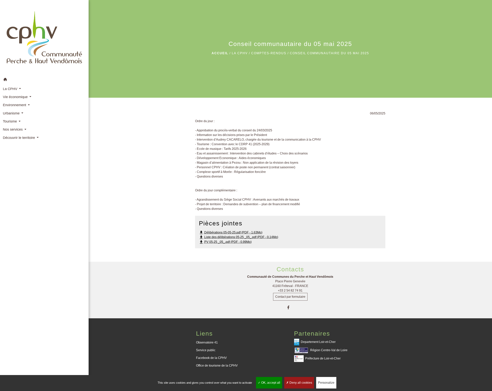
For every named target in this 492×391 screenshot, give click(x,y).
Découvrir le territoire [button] (19, 138)
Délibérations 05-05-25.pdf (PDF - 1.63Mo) (230, 232)
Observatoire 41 (207, 342)
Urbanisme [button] (12, 113)
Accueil (220, 53)
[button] (44, 80)
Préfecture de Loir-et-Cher (323, 358)
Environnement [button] (15, 105)
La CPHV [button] (10, 89)
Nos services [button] (13, 129)
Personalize (326, 382)
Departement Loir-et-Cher (318, 341)
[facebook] (290, 307)
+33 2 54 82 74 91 (290, 290)
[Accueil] (44, 38)
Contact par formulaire (290, 296)
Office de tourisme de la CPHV (217, 365)
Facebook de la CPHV (211, 357)
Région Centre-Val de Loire (328, 350)
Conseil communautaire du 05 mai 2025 (329, 53)
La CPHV (240, 53)
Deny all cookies (300, 382)
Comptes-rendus (268, 53)
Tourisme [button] (10, 121)
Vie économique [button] (16, 97)
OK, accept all (270, 382)
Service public (205, 350)
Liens (204, 333)
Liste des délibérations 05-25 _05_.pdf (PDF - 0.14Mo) (238, 237)
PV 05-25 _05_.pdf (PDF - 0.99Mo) (225, 242)
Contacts (290, 269)
